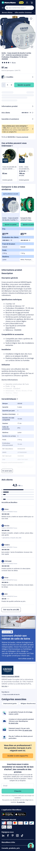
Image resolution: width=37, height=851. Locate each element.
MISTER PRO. (11, 137)
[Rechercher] (7, 7)
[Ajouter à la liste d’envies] (32, 47)
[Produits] (3, 8)
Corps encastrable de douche (11, 694)
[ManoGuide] (31, 846)
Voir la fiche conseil (24, 659)
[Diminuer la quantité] (4, 85)
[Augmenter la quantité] (11, 85)
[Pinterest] (12, 835)
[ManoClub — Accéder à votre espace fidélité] (21, 2)
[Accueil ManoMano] (9, 2)
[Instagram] (17, 835)
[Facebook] (7, 835)
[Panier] (32, 2)
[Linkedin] (3, 835)
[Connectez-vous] (27, 2)
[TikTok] (22, 835)
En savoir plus (21, 802)
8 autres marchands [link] (22, 137)
